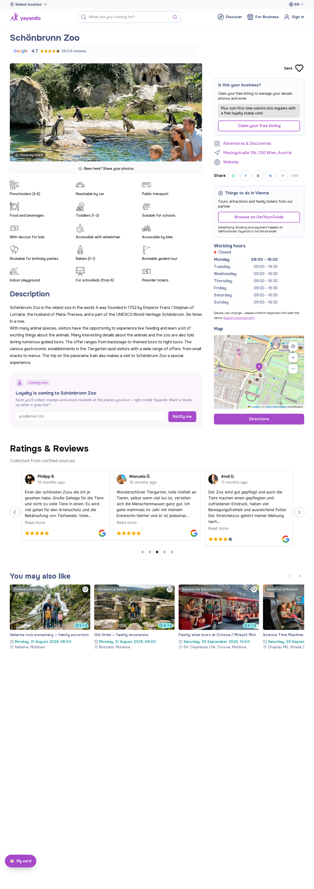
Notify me (182, 416)
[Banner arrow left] (289, 576)
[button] (259, 367)
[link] (50, 617)
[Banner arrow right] (300, 576)
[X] (258, 175)
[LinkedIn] (270, 175)
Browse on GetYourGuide (259, 217)
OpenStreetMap (276, 406)
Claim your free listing (259, 125)
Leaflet (255, 406)
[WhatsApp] (233, 175)
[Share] (282, 175)
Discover (234, 16)
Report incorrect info (239, 318)
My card (23, 861)
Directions (259, 419)
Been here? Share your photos (109, 168)
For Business (267, 16)
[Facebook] (245, 175)
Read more (35, 522)
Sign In (298, 16)
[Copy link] (294, 175)
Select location (28, 4)
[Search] (175, 17)
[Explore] (25, 17)
